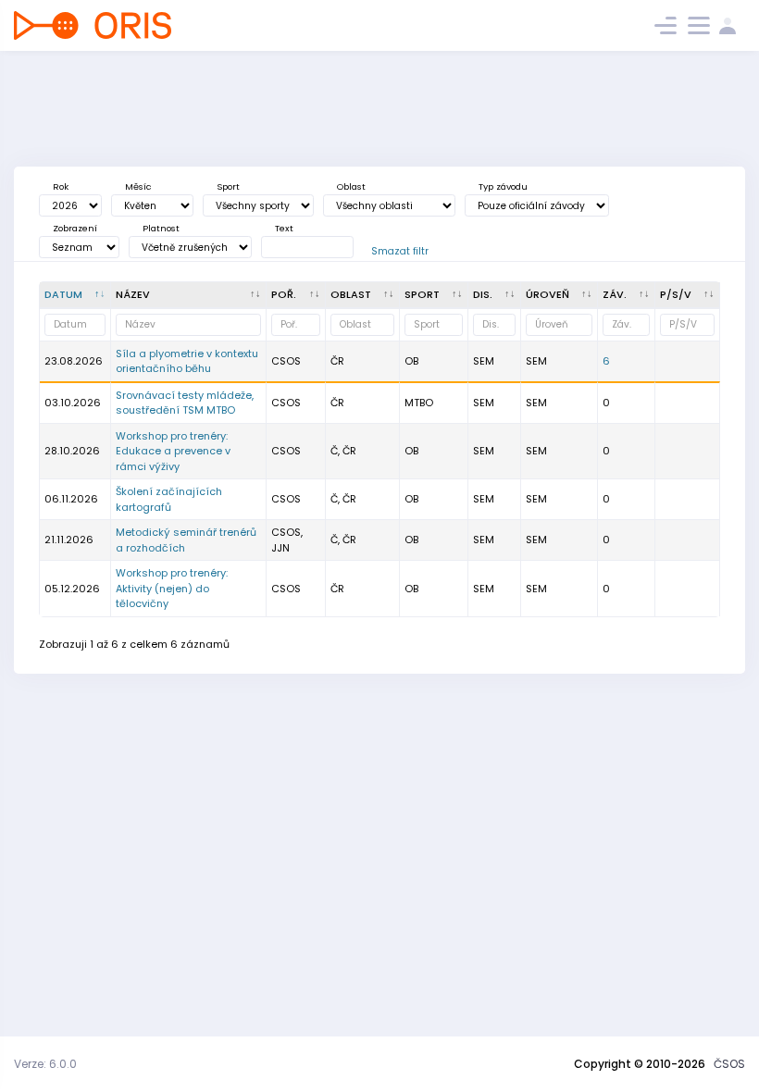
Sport (228, 186)
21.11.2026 (68, 539)
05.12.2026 (72, 588)
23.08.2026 (73, 361)
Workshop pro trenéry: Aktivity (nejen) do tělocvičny (172, 588)
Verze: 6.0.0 (45, 1064)
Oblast (351, 186)
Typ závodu (503, 186)
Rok (60, 186)
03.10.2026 (72, 402)
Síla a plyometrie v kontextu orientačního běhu (187, 361)
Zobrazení (75, 228)
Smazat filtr (400, 251)
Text (284, 228)
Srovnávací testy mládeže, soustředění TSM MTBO (185, 403)
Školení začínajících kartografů (169, 499)
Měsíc (138, 186)
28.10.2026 (72, 450)
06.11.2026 (71, 498)
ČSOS (729, 1064)
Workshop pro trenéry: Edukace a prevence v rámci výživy (173, 451)
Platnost (161, 228)
